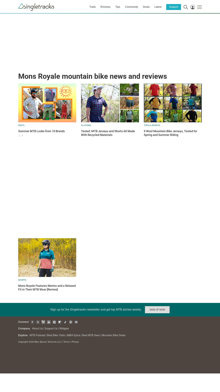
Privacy (75, 341)
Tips (117, 6)
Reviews (105, 6)
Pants (21, 125)
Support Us (51, 328)
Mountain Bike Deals (113, 335)
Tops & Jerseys (152, 125)
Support (173, 6)
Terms (66, 341)
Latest (157, 6)
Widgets (64, 328)
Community (131, 6)
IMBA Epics (73, 335)
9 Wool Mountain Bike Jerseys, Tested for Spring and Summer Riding (170, 133)
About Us (37, 328)
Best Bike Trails (56, 335)
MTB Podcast (37, 335)
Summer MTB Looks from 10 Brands (41, 131)
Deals (146, 6)
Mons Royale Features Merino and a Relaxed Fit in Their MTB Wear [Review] (47, 287)
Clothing (86, 125)
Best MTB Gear (91, 335)
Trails (92, 6)
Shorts (22, 279)
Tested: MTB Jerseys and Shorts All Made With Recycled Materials (108, 133)
